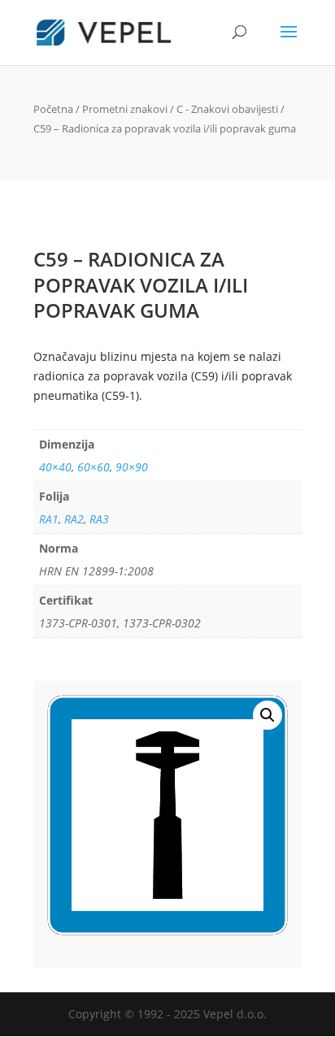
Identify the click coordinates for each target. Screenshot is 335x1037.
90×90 (131, 467)
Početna (53, 109)
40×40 (55, 467)
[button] (267, 715)
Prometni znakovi (125, 109)
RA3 (99, 519)
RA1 (49, 519)
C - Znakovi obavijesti (227, 109)
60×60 (93, 467)
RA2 (74, 519)
